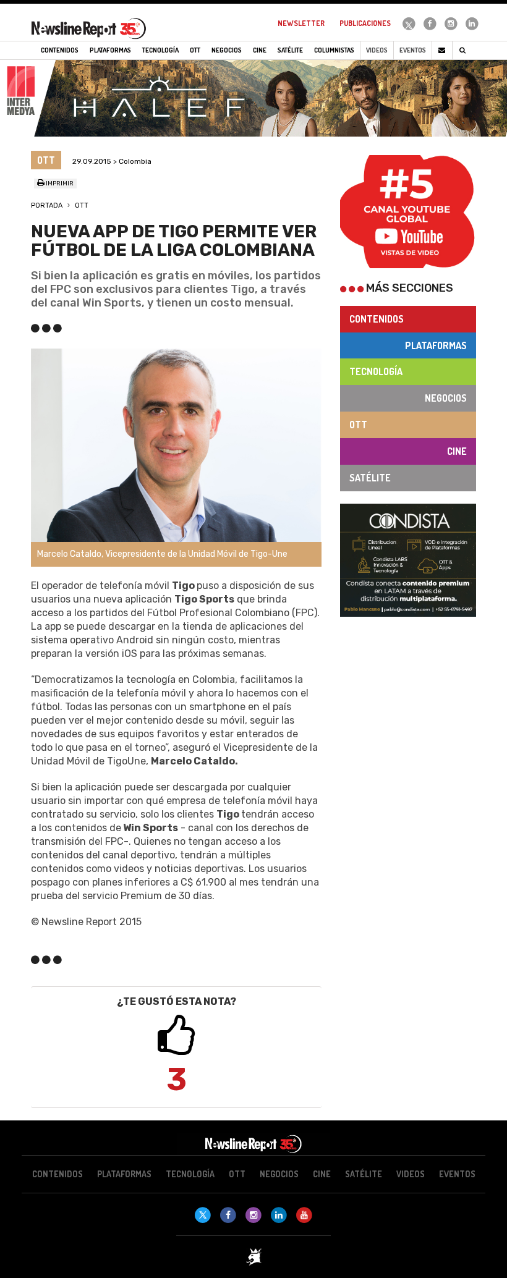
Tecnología (376, 371)
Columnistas (334, 50)
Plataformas (436, 345)
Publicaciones (365, 23)
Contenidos (376, 319)
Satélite (370, 478)
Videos (377, 50)
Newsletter (301, 23)
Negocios (446, 398)
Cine (457, 451)
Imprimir (59, 183)
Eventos (412, 50)
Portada (46, 205)
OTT (81, 205)
